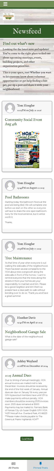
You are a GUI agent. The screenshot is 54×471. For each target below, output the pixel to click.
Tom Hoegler (25, 106)
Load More (27, 439)
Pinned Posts (40, 468)
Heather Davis (26, 318)
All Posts (13, 468)
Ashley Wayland (27, 361)
